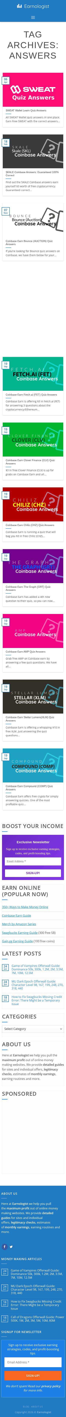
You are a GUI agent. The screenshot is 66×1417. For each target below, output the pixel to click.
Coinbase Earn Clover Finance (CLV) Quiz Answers (30, 462)
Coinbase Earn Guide (16, 916)
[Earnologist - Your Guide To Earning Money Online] (33, 6)
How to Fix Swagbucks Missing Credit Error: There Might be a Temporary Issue (37, 1000)
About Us (37, 1406)
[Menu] (33, 17)
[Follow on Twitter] (11, 1247)
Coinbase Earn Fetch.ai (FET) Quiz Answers (31, 394)
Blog (26, 1406)
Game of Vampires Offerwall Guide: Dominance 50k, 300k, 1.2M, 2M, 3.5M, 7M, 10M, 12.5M (37, 969)
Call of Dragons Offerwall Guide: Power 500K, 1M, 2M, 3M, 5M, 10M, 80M (37, 1318)
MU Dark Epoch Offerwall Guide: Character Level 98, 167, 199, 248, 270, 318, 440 (37, 985)
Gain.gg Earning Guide (17, 941)
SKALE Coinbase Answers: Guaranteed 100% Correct (32, 174)
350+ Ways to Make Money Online (25, 907)
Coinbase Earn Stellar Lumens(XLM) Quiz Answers (30, 719)
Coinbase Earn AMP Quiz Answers (25, 651)
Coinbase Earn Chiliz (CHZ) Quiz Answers (30, 525)
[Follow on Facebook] (5, 1247)
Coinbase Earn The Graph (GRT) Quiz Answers (28, 589)
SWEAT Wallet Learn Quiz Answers (26, 110)
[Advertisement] (33, 309)
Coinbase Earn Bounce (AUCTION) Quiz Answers (29, 243)
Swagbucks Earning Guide (20, 933)
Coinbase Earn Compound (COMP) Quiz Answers (29, 788)
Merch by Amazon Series (19, 924)
